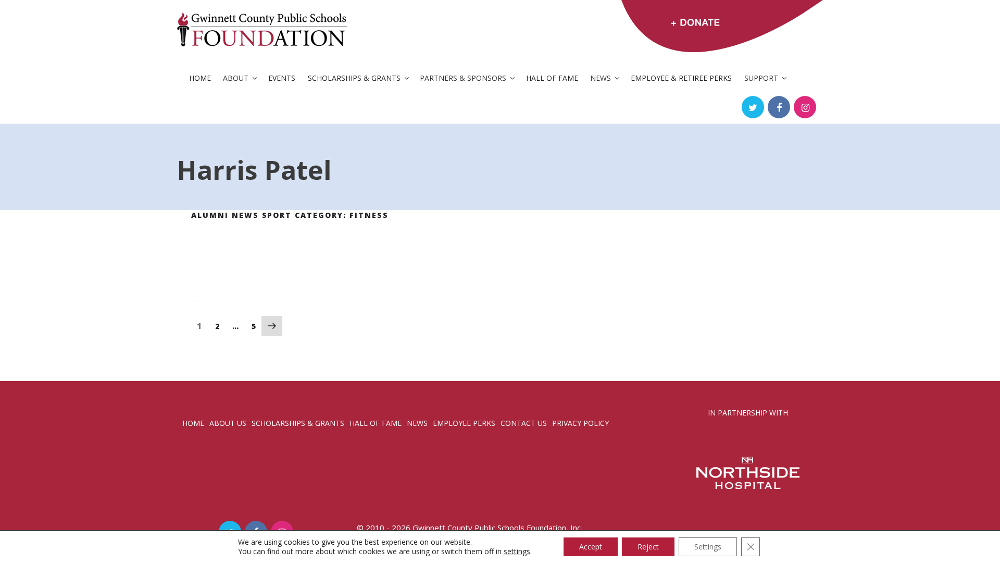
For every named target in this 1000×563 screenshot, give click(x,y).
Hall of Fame (552, 78)
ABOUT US (227, 423)
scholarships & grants (298, 423)
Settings (707, 547)
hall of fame (375, 423)
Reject (648, 547)
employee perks (464, 423)
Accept (590, 547)
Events (281, 78)
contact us (524, 423)
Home (200, 78)
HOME (193, 423)
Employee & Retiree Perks (681, 78)
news (417, 423)
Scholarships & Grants (354, 78)
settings (517, 551)
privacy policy (580, 423)
